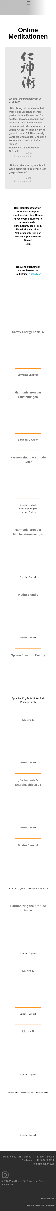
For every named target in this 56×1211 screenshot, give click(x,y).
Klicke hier (35, 274)
